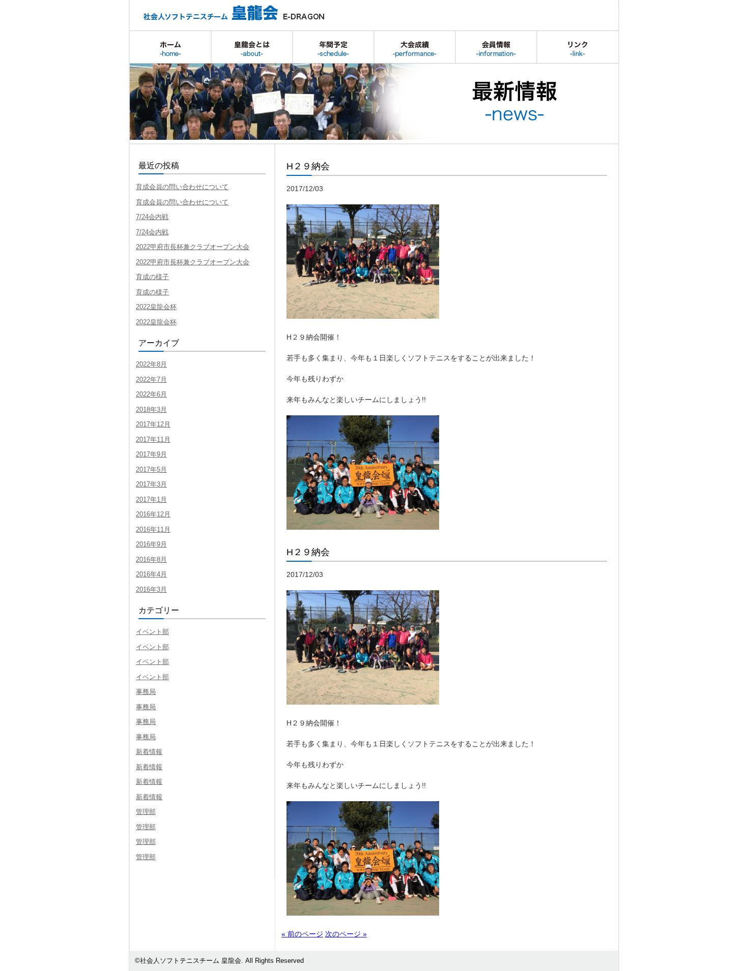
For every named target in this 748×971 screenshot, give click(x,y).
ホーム (170, 47)
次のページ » (346, 934)
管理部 (146, 811)
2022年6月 (151, 394)
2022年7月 (151, 379)
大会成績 (414, 47)
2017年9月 (151, 454)
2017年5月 (151, 469)
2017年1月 (151, 499)
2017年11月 (153, 439)
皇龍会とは (252, 47)
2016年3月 (151, 589)
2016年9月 (151, 544)
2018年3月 (151, 409)
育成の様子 (152, 277)
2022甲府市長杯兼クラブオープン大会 (192, 247)
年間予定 (333, 47)
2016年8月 (151, 559)
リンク (577, 47)
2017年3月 (151, 484)
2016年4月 (151, 574)
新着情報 (149, 751)
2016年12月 (153, 514)
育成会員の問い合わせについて (182, 187)
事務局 (146, 691)
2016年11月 (153, 529)
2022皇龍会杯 (156, 307)
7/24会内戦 (152, 217)
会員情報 (496, 47)
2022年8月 (151, 364)
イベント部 (152, 631)
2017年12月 (153, 424)
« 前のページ (302, 934)
